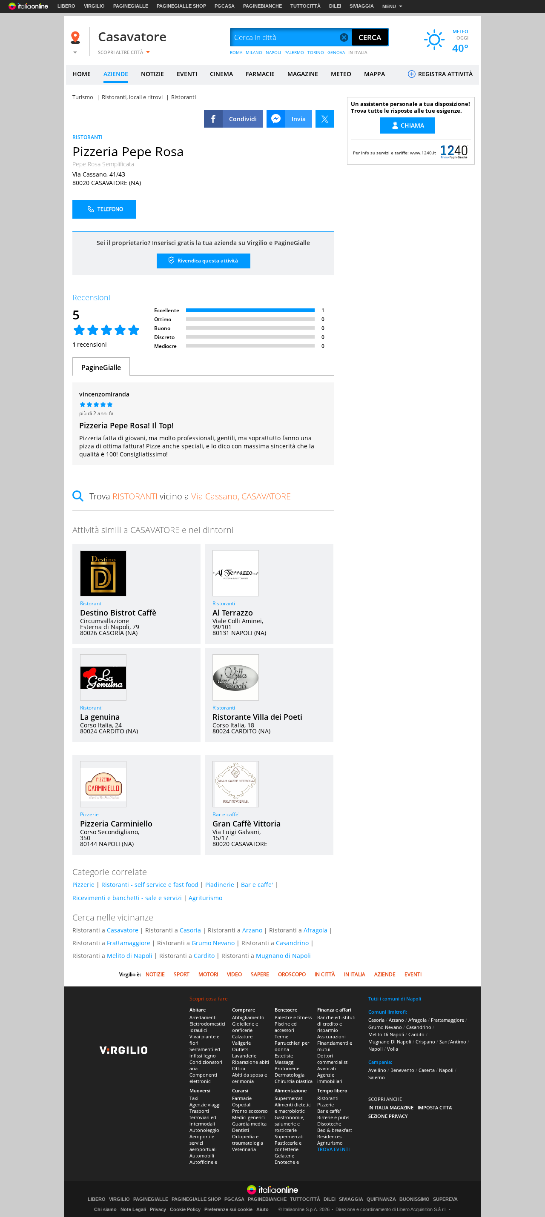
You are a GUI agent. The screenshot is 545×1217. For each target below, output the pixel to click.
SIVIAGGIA (362, 6)
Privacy (158, 1209)
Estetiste (284, 1055)
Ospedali (242, 1104)
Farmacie (242, 1098)
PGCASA (225, 6)
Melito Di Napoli (386, 1034)
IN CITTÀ (325, 974)
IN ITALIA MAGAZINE (390, 1107)
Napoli (375, 1049)
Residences (329, 1136)
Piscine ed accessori (286, 1026)
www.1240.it (423, 153)
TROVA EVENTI (333, 1149)
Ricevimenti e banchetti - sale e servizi (127, 898)
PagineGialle (101, 367)
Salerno (376, 1077)
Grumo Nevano (213, 943)
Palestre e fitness (293, 1017)
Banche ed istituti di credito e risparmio (336, 1023)
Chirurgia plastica (294, 1081)
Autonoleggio (204, 1130)
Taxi (193, 1098)
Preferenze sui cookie (228, 1209)
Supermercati (289, 1098)
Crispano (425, 1041)
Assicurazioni (331, 1036)
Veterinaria (244, 1149)
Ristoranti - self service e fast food (149, 885)
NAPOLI (273, 52)
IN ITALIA (357, 52)
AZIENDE (115, 74)
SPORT (181, 974)
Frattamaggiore (128, 943)
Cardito (204, 956)
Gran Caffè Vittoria (246, 823)
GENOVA (336, 52)
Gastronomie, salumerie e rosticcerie (289, 1123)
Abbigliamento (248, 1017)
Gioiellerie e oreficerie (245, 1026)
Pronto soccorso (250, 1111)
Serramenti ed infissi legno (204, 1052)
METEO (341, 74)
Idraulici (198, 1030)
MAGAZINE (302, 74)
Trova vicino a (190, 496)
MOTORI (208, 974)
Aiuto (262, 1209)
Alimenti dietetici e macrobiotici (293, 1107)
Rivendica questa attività (207, 260)
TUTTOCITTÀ (305, 6)
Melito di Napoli (129, 956)
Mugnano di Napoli (283, 956)
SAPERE (260, 974)
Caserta (427, 1070)
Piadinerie (219, 885)
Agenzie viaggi (205, 1104)
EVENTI (187, 74)
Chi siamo (105, 1209)
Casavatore (132, 36)
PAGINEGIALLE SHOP (181, 6)
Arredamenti (203, 1017)
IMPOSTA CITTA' (435, 1107)
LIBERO (66, 6)
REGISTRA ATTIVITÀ (444, 74)
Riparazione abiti (250, 1062)
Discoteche (329, 1123)
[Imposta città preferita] (76, 37)
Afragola (315, 930)
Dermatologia (289, 1075)
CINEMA (221, 74)
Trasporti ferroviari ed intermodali (202, 1117)
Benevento (402, 1070)
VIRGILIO (94, 6)
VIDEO (234, 974)
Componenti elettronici (203, 1078)
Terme (281, 1036)
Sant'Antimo (452, 1041)
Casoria (190, 930)
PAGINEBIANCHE (262, 6)
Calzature (242, 1036)
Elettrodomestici (207, 1023)
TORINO (315, 52)
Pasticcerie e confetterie (288, 1146)
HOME (81, 74)
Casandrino (292, 943)
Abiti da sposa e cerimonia (249, 1078)
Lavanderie (244, 1055)
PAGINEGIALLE (130, 6)
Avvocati (326, 1068)
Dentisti (240, 1130)
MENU (389, 6)
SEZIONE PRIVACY (388, 1116)
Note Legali (133, 1209)
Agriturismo (205, 898)
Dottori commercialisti (333, 1058)
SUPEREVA (445, 1199)
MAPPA (374, 74)
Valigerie (241, 1043)
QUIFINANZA (381, 1199)
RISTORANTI (87, 137)
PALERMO (294, 52)
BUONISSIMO (414, 1199)
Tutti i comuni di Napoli (394, 998)
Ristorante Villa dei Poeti (257, 717)
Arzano (252, 930)
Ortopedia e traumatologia (247, 1139)
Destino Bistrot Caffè (118, 612)
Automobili (201, 1155)
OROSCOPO (292, 974)
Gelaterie (284, 1155)
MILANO (254, 52)
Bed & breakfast (334, 1130)
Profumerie (287, 1068)
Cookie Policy (185, 1209)
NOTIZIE (152, 74)
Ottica (238, 1068)
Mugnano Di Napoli (389, 1041)
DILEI (335, 6)
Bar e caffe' (226, 814)
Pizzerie (89, 814)
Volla (392, 1049)
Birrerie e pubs (333, 1117)
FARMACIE (260, 74)
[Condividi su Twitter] (325, 119)
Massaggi (285, 1062)
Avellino (377, 1070)
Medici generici (248, 1117)
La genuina (100, 717)
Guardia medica (249, 1123)
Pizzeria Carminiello (116, 823)
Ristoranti (91, 603)
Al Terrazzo (232, 612)
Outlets (240, 1049)
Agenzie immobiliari (329, 1078)
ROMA (236, 52)
